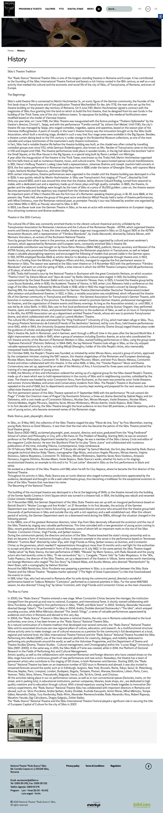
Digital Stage (75, 8)
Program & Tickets (30, 8)
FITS (61, 8)
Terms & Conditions (95, 765)
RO (139, 8)
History (21, 50)
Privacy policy (72, 765)
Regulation (116, 765)
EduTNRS (50, 8)
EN (147, 9)
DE (156, 8)
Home (11, 50)
